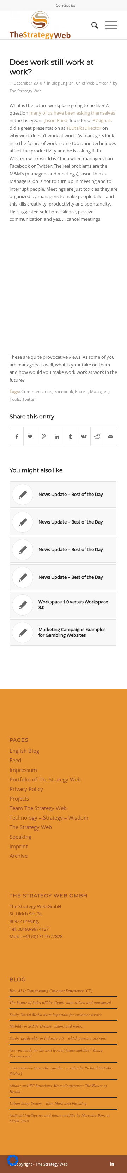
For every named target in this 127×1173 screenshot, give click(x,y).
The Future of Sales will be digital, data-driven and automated (60, 1002)
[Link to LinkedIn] (112, 1163)
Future (81, 391)
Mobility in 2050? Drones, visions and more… (47, 1026)
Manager (99, 391)
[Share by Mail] (110, 436)
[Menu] (107, 25)
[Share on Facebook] (16, 436)
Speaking (20, 836)
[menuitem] (65, 5)
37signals (102, 120)
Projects (19, 798)
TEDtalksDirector (83, 128)
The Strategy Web (26, 90)
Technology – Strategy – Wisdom (49, 817)
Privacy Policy (26, 788)
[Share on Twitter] (30, 436)
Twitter (29, 399)
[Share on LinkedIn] (57, 436)
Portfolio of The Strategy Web (45, 779)
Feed (15, 760)
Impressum (23, 769)
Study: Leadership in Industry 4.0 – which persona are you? (58, 1038)
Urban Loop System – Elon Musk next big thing (48, 1103)
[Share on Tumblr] (70, 436)
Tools (15, 399)
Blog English (63, 83)
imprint (19, 846)
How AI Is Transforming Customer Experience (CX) (51, 990)
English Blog (24, 750)
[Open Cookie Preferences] (12, 1164)
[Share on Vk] (83, 436)
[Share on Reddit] (97, 436)
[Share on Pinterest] (43, 436)
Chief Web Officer (92, 83)
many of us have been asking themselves (72, 113)
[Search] (91, 25)
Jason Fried (55, 120)
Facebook (63, 391)
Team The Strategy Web (38, 807)
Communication (36, 391)
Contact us (65, 5)
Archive (19, 855)
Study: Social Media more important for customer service (56, 1014)
